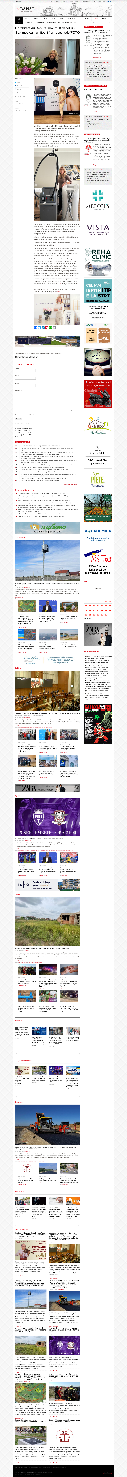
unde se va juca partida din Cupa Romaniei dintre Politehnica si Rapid (58, 850)
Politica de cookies (86, 1)
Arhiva (57, 1)
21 (94, 610)
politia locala (30, 962)
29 (98, 615)
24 (106, 610)
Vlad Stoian (63, 779)
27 (90, 615)
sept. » (89, 618)
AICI (60, 283)
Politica (18, 667)
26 (86, 615)
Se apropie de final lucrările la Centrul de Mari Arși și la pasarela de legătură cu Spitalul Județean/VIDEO (55, 1040)
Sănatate (18, 1020)
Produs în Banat (89, 134)
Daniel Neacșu (47, 37)
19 (86, 610)
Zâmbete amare (98, 27)
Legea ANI (46, 727)
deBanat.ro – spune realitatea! (27, 1472)
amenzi (25, 962)
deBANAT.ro (63, 9)
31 (106, 615)
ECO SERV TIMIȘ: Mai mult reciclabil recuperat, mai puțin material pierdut (42, 467)
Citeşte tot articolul (19, 597)
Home (51, 1)
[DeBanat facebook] (108, 2)
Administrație (35, 18)
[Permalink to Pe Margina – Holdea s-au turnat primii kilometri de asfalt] (48, 1168)
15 (98, 605)
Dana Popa (26, 1238)
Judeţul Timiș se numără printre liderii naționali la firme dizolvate (26, 1180)
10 (106, 601)
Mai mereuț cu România (93, 89)
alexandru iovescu (23, 598)
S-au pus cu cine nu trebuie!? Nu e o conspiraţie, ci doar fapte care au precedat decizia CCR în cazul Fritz (97, 70)
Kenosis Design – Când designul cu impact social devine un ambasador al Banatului (97, 140)
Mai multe (105, 18)
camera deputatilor (23, 727)
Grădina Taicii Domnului (91, 85)
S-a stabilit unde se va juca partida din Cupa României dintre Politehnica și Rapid (44, 469)
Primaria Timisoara (38, 962)
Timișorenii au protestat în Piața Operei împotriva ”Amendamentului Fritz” (46, 773)
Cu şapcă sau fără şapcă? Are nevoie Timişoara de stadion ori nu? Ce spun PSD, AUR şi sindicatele (98, 76)
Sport (54, 18)
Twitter (18, 82)
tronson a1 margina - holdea (35, 1161)
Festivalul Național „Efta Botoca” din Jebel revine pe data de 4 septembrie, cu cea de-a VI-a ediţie (22, 1080)
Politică (46, 18)
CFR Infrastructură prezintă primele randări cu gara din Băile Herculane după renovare (69, 1180)
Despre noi (64, 1)
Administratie (20, 537)
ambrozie (21, 962)
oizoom (29, 598)
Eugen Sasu (86, 105)
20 (90, 610)
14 (94, 605)
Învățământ (19, 1191)
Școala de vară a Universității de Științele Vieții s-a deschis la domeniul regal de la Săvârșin (22, 1211)
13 (90, 605)
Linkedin (19, 89)
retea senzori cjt (35, 598)
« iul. (85, 618)
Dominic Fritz (40, 727)
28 (94, 615)
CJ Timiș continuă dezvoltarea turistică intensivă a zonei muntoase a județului (68, 618)
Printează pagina (21, 96)
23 (102, 610)
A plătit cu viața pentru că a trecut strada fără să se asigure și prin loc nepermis (44, 478)
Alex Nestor (22, 753)
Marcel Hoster (27, 587)
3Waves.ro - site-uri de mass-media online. (31, 1474)
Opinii (61, 18)
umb (43, 1161)
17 (106, 605)
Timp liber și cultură (73, 18)
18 (110, 605)
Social (17, 894)
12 (86, 605)
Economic (86, 18)
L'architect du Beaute (20, 110)
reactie (50, 727)
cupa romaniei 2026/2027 (25, 850)
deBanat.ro (86, 154)
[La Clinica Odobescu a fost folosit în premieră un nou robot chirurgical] (73, 1030)
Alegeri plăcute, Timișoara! (94, 123)
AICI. (58, 291)
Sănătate (96, 18)
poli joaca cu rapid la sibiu (37, 850)
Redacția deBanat (74, 1)
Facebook (19, 85)
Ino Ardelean (27, 717)
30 (102, 615)
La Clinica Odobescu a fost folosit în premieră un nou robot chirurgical (73, 1038)
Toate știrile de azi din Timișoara (71, 484)
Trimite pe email (20, 92)
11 (110, 601)
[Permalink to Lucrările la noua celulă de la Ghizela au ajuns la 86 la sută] (69, 634)
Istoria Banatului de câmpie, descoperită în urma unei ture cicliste (40, 480)
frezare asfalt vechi (23, 1161)
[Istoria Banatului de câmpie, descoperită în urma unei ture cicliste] (39, 1070)
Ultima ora (91, 27)
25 (110, 610)
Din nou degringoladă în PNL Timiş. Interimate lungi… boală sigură (51, 22)
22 (98, 610)
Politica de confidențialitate (99, 1)
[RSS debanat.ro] (111, 2)
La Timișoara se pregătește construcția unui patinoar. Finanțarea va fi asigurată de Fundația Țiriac (97, 690)
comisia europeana (32, 727)
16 (102, 605)
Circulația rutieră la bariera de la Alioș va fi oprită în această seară (40, 472)
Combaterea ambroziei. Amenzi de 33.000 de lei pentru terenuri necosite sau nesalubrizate (47, 465)
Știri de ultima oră (22, 1229)
